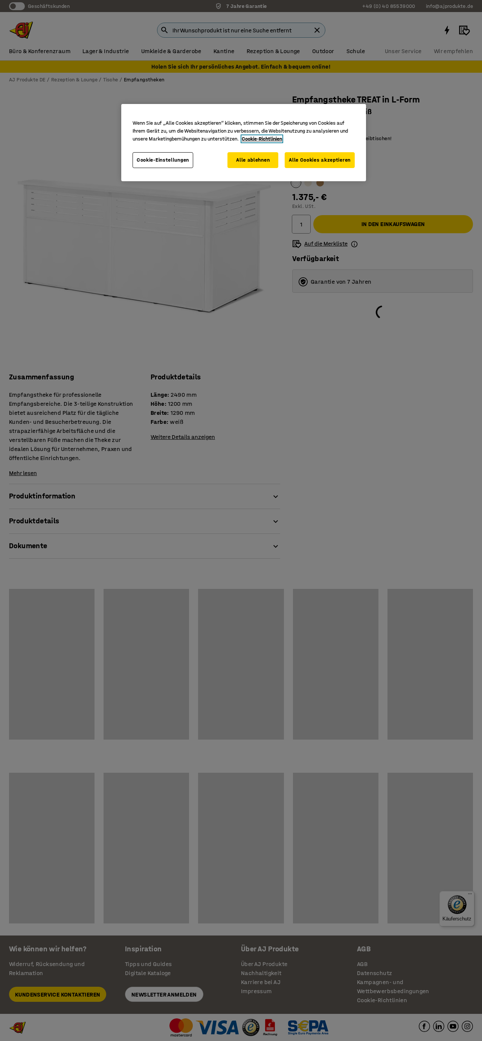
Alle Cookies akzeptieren (320, 160)
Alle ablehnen (253, 160)
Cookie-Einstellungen (163, 160)
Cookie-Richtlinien (262, 139)
